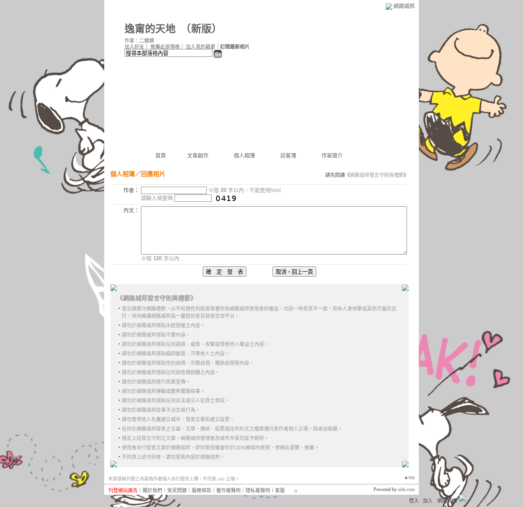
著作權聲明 (228, 491)
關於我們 (152, 491)
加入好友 (134, 47)
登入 (414, 501)
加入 (428, 501)
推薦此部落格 (165, 47)
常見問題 (177, 491)
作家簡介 (332, 155)
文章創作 (197, 155)
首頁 (160, 155)
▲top (409, 477)
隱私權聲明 (258, 491)
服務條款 (201, 491)
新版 (201, 28)
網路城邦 (404, 6)
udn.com (406, 489)
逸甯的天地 (150, 28)
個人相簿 (244, 155)
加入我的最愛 (200, 47)
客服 (280, 491)
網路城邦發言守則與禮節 (377, 175)
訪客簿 (288, 155)
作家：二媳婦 (139, 41)
